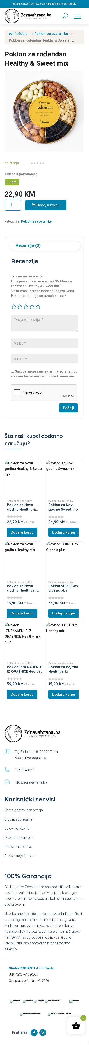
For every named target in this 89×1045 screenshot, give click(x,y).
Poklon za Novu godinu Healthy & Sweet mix (21, 509)
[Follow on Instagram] (42, 1032)
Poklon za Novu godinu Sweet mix (63, 507)
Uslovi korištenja (17, 828)
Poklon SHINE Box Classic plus (63, 588)
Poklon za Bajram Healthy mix (63, 669)
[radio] (12, 182)
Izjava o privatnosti (19, 837)
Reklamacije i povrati (20, 856)
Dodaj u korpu (48, 205)
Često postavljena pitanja (24, 810)
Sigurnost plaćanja (18, 819)
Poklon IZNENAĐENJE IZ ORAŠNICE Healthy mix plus (24, 671)
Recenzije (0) (28, 245)
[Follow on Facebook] (34, 1032)
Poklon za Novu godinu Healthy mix (23, 588)
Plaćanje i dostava (18, 847)
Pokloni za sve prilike (36, 221)
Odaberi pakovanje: (21, 174)
